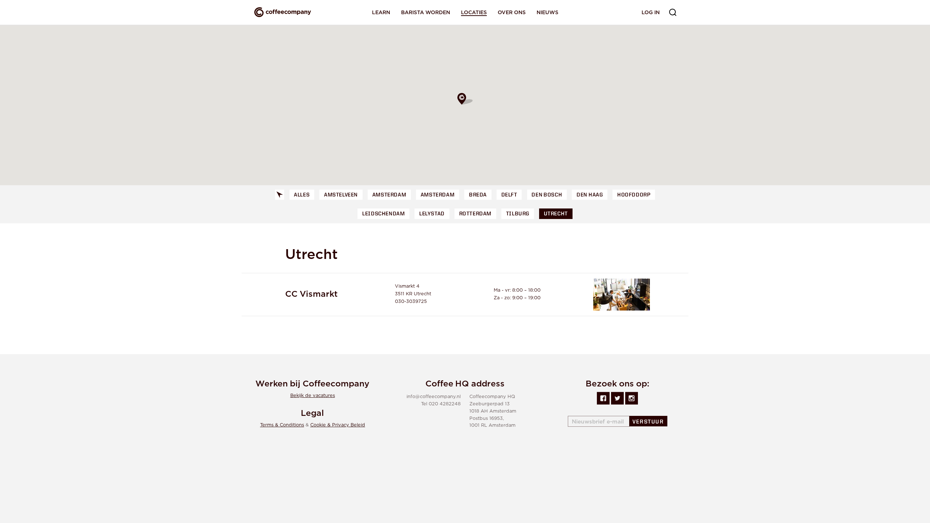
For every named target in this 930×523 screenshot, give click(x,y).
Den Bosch (546, 195)
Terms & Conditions (282, 425)
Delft (509, 195)
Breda (478, 195)
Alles (302, 195)
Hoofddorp (633, 195)
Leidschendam (383, 214)
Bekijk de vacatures (312, 395)
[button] (465, 98)
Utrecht (556, 214)
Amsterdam (389, 195)
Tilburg (517, 214)
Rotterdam (475, 214)
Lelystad (432, 214)
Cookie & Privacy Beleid (337, 425)
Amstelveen (341, 195)
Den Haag (590, 195)
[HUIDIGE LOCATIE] (279, 195)
